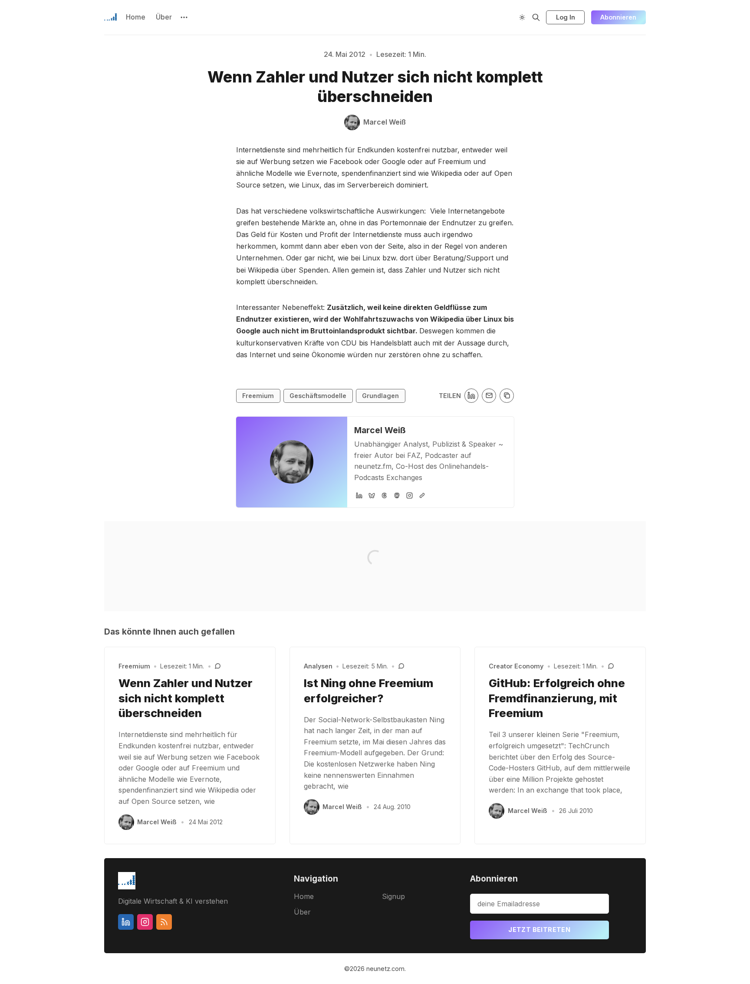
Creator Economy (516, 666)
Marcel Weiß (380, 430)
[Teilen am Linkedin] (471, 395)
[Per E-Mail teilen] (489, 395)
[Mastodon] (397, 495)
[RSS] (164, 922)
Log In (565, 17)
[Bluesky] (372, 495)
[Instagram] (409, 495)
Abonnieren (618, 17)
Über (164, 17)
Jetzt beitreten (539, 929)
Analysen (318, 666)
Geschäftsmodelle (317, 395)
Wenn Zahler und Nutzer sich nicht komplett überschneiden (185, 698)
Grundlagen (380, 395)
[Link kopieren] (507, 395)
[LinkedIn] (359, 495)
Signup (393, 896)
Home (135, 17)
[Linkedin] (126, 922)
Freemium (258, 395)
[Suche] (536, 17)
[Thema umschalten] (522, 17)
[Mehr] (184, 17)
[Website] (422, 495)
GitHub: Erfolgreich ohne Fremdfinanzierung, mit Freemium (557, 698)
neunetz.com (385, 968)
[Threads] (384, 495)
